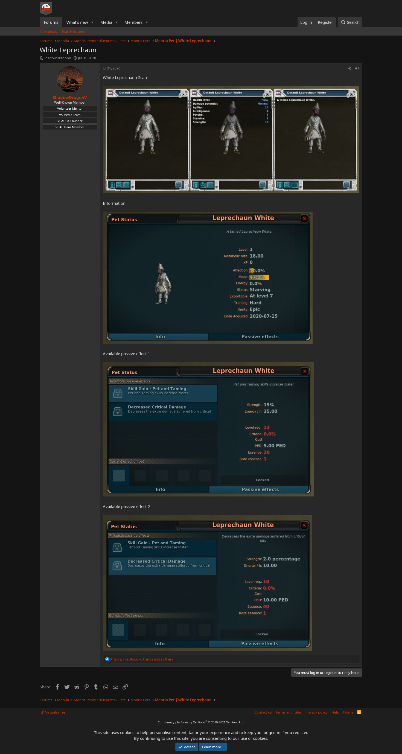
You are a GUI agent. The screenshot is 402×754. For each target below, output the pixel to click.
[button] (92, 22)
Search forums (73, 31)
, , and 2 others (141, 659)
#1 (357, 68)
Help (335, 712)
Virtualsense (54, 712)
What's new (77, 22)
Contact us (263, 712)
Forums (51, 22)
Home (348, 712)
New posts (48, 31)
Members (133, 22)
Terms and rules (288, 712)
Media (106, 22)
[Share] (349, 68)
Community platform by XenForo (201, 722)
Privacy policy (316, 712)
